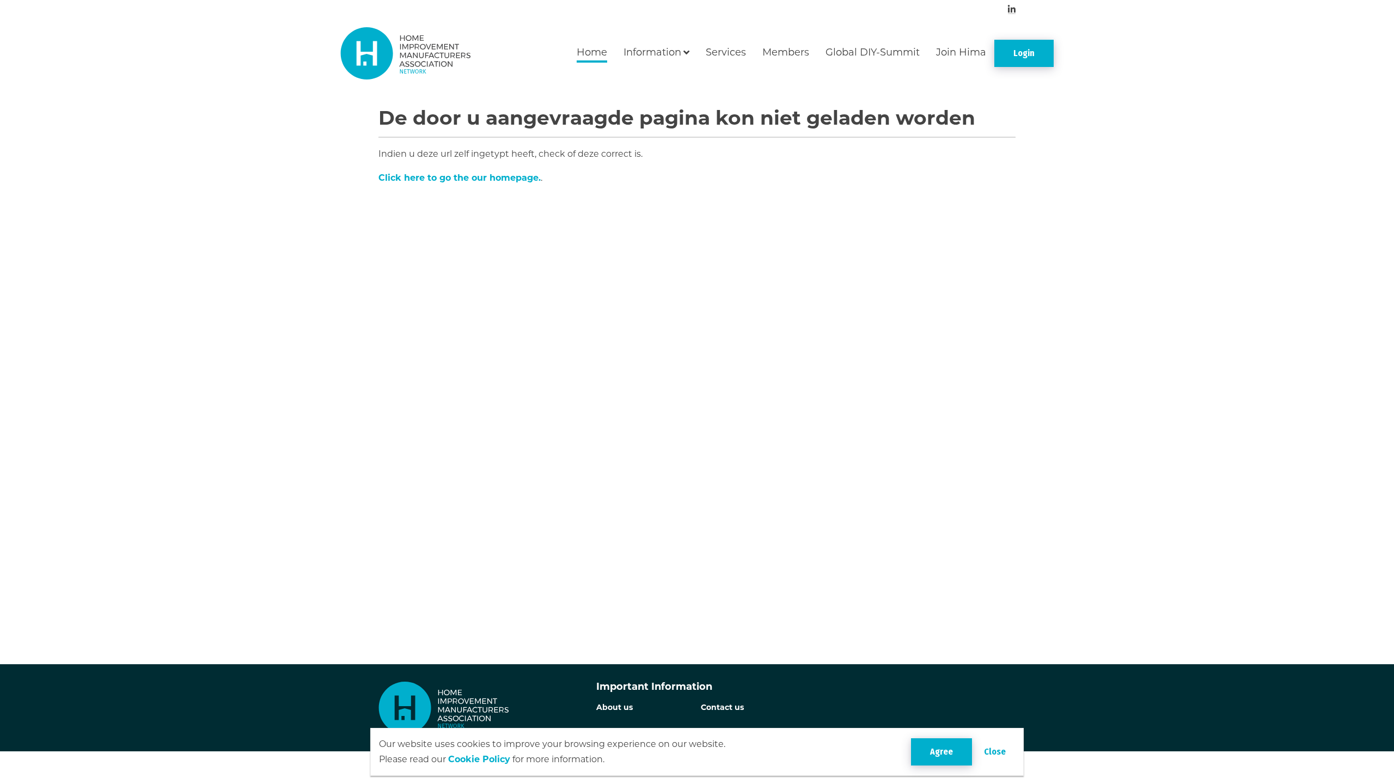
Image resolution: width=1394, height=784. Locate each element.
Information (652, 52)
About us (614, 707)
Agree (941, 751)
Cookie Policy (479, 759)
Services (726, 52)
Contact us (722, 707)
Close (995, 751)
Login (1024, 53)
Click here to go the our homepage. (459, 178)
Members (785, 52)
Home (592, 52)
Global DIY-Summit (873, 52)
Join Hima (961, 52)
